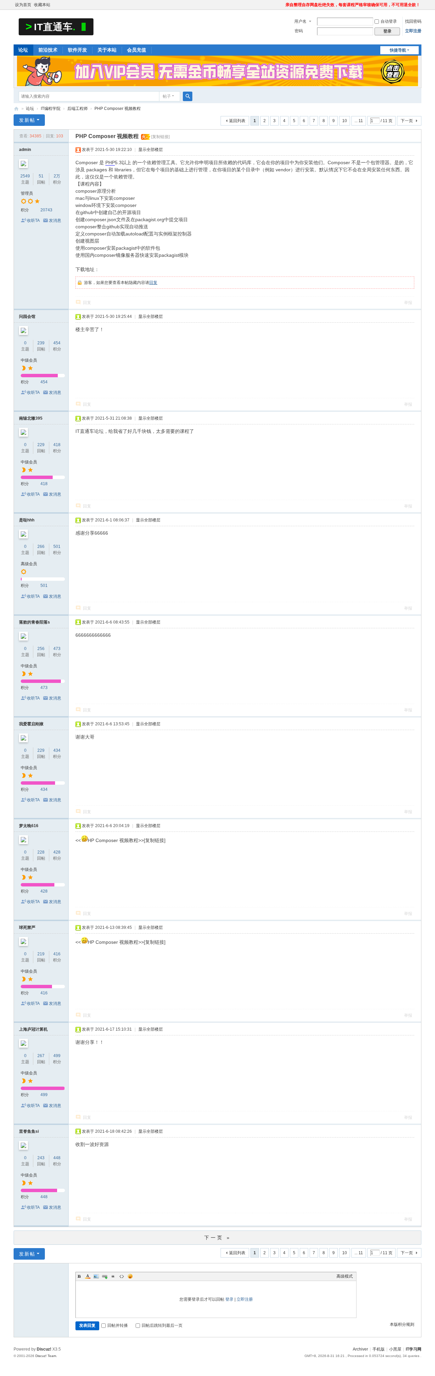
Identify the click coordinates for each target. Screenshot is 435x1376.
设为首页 (23, 4)
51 (41, 176)
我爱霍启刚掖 (31, 724)
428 (56, 852)
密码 (299, 30)
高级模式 (344, 1276)
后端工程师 (77, 108)
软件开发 (77, 50)
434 (56, 750)
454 (56, 343)
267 (41, 1055)
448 (56, 1157)
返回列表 (237, 120)
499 (56, 1055)
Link (104, 1276)
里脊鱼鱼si (29, 1131)
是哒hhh (26, 520)
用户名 (300, 21)
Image (96, 1276)
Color (87, 1276)
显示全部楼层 (150, 149)
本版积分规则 (402, 1324)
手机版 (378, 1349)
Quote (113, 1276)
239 (41, 343)
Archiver (360, 1349)
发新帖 (27, 120)
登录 (229, 1299)
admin (25, 149)
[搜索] (187, 96)
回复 (153, 282)
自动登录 (389, 21)
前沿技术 (47, 50)
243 (41, 1157)
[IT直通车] (56, 26)
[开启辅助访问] (282, 5)
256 (41, 648)
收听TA (33, 220)
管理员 (27, 193)
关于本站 (107, 50)
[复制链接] (160, 136)
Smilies (130, 1276)
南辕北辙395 (30, 418)
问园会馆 (27, 316)
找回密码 (413, 21)
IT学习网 (413, 1349)
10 (344, 120)
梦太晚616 (28, 825)
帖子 (167, 96)
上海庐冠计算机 (33, 1029)
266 (41, 546)
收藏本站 (42, 4)
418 (56, 444)
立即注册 (413, 30)
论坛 (23, 50)
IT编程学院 (50, 108)
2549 (25, 176)
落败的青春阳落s (34, 622)
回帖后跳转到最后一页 (162, 1325)
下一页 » (217, 1237)
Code (121, 1276)
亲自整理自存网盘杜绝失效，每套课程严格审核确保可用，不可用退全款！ (352, 4)
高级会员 (29, 563)
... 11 (358, 120)
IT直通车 (16, 109)
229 (41, 444)
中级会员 (29, 360)
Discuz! (44, 1349)
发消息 (55, 220)
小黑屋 (395, 1349)
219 (41, 954)
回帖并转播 (117, 1325)
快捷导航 (398, 50)
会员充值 (136, 50)
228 (41, 852)
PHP (110, 162)
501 (56, 546)
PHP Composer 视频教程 (117, 108)
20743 (46, 210)
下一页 (407, 120)
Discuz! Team (45, 1356)
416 (56, 954)
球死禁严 (27, 927)
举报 (408, 302)
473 (56, 648)
